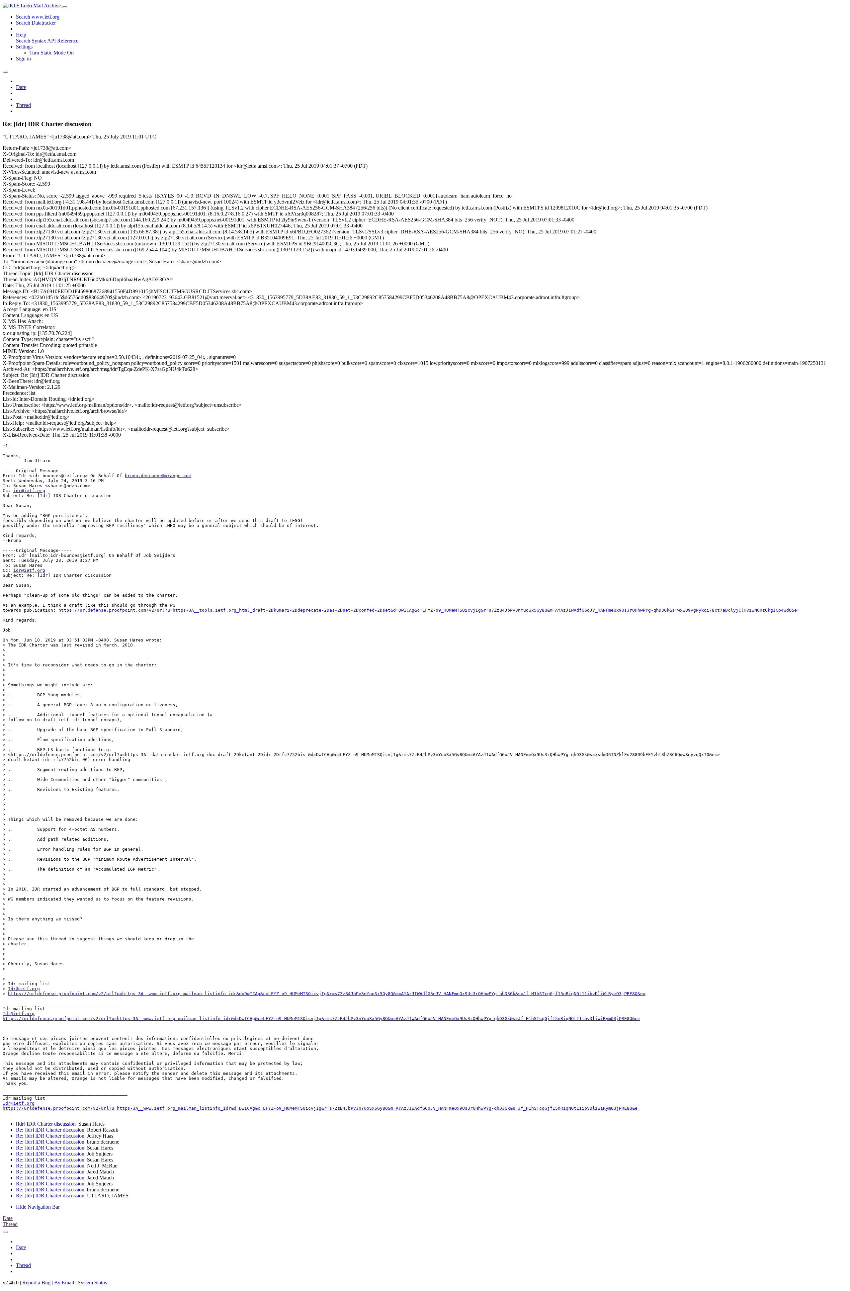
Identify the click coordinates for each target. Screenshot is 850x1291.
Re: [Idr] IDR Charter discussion (50, 1130)
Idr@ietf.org (24, 988)
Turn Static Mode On (51, 52)
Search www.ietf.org (37, 17)
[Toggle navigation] (64, 7)
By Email (64, 1282)
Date (21, 87)
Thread (23, 105)
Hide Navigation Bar (38, 1207)
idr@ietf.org (29, 490)
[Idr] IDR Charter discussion (46, 1124)
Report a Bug (36, 1282)
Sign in (23, 58)
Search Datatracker (36, 23)
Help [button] (21, 35)
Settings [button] (24, 46)
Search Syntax (31, 40)
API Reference (62, 40)
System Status (92, 1282)
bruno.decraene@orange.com (158, 475)
